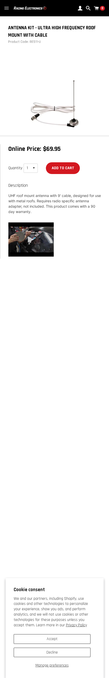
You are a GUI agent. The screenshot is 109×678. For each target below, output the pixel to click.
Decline (52, 652)
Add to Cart (63, 168)
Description (18, 185)
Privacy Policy (76, 625)
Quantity (15, 168)
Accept (52, 639)
